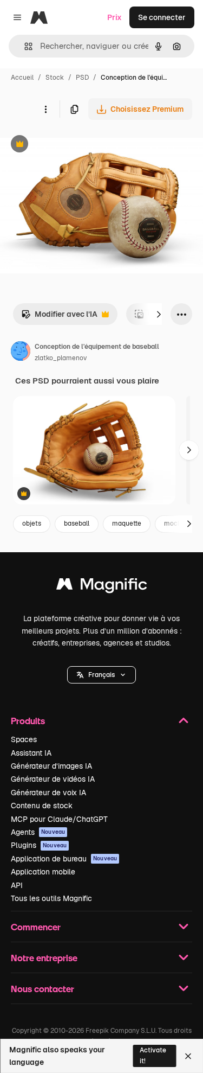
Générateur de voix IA (48, 792)
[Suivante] (158, 314)
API (17, 885)
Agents (38, 832)
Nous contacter (42, 988)
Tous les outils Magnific (51, 898)
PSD (82, 77)
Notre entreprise (44, 957)
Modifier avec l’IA (59, 317)
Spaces (24, 739)
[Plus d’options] (45, 109)
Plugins (39, 845)
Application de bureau (64, 859)
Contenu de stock (42, 805)
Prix (114, 17)
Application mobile (43, 872)
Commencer (36, 927)
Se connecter (162, 17)
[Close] (188, 1056)
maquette (126, 523)
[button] (101, 675)
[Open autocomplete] (24, 46)
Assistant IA (31, 753)
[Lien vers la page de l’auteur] (20, 352)
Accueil (22, 77)
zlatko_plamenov (61, 358)
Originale (71, 145)
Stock (54, 77)
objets (31, 523)
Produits (28, 720)
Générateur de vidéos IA (53, 779)
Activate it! (153, 1055)
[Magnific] (101, 586)
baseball (76, 523)
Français (101, 674)
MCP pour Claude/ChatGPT (59, 819)
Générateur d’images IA (51, 766)
